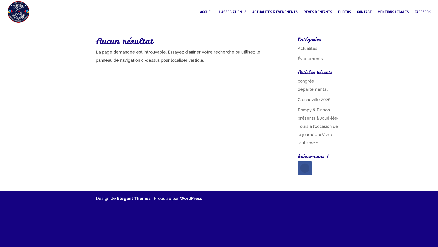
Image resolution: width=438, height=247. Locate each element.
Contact (364, 12)
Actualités (307, 48)
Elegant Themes (134, 198)
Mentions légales (393, 12)
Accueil (206, 12)
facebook (423, 12)
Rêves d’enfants (318, 12)
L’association (230, 12)
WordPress (191, 198)
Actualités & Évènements (275, 12)
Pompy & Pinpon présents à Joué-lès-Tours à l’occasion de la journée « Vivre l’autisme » (318, 126)
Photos (344, 12)
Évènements (310, 58)
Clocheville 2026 (314, 99)
